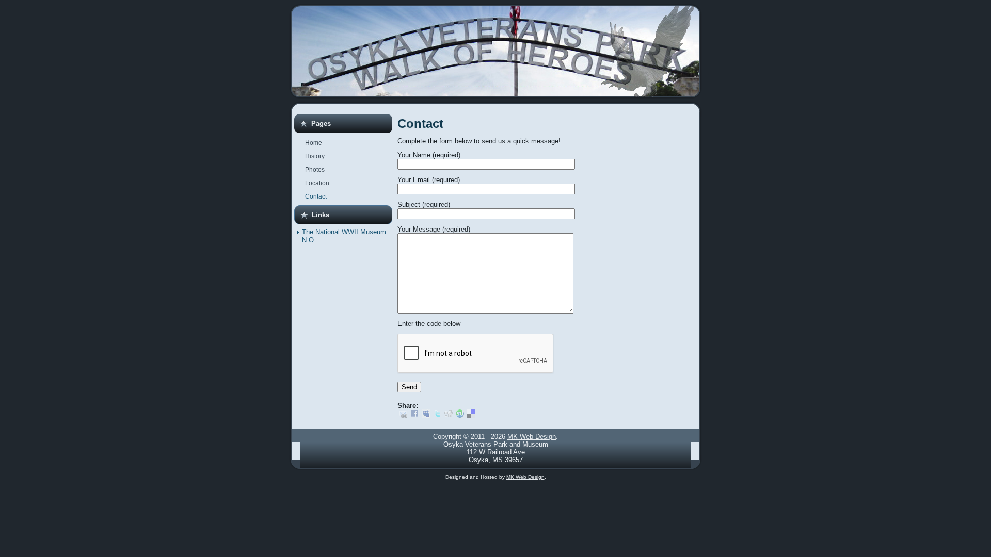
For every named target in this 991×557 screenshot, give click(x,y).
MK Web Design (531, 436)
